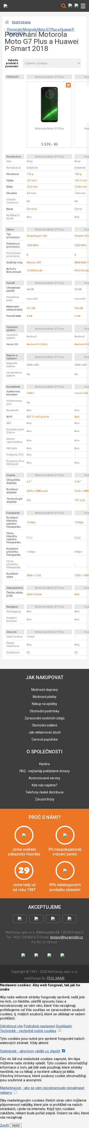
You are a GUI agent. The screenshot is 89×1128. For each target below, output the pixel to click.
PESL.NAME (56, 978)
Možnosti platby (44, 697)
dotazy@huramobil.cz (66, 937)
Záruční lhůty (44, 799)
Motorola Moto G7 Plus (49, 128)
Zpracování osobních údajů (44, 718)
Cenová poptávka (45, 739)
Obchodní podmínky (44, 711)
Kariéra (44, 764)
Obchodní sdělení (44, 725)
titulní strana (21, 22)
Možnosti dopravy (44, 690)
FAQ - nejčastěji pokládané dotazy (44, 771)
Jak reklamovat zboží (44, 732)
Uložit (16, 1125)
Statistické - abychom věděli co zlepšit (30, 1051)
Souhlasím (64, 1026)
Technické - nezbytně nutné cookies (28, 1031)
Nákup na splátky (44, 704)
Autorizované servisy (44, 778)
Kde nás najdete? (44, 785)
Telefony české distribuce (44, 792)
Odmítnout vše (11, 1026)
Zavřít (4, 1125)
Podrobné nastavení (39, 1026)
